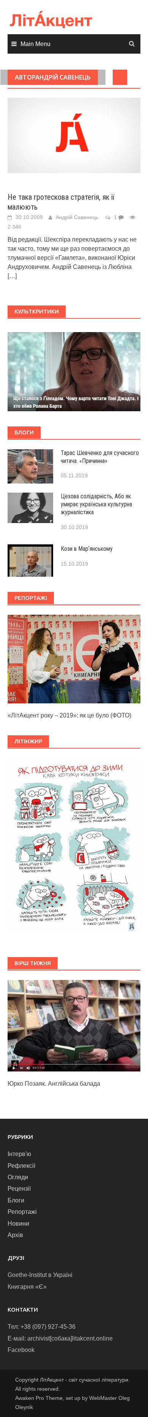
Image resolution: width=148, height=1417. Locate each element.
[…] (12, 276)
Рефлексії (21, 1166)
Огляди (18, 1177)
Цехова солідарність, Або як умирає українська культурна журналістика (96, 504)
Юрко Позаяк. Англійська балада (54, 1083)
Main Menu (35, 44)
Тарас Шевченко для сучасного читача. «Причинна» (100, 456)
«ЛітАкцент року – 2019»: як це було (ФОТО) (69, 715)
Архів (15, 1235)
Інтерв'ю (19, 1154)
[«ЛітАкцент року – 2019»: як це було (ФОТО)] (74, 658)
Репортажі (22, 1212)
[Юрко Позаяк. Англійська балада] (74, 1025)
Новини (18, 1223)
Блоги (16, 1200)
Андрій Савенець (77, 217)
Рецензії (19, 1188)
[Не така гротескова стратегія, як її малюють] (74, 135)
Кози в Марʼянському (87, 548)
